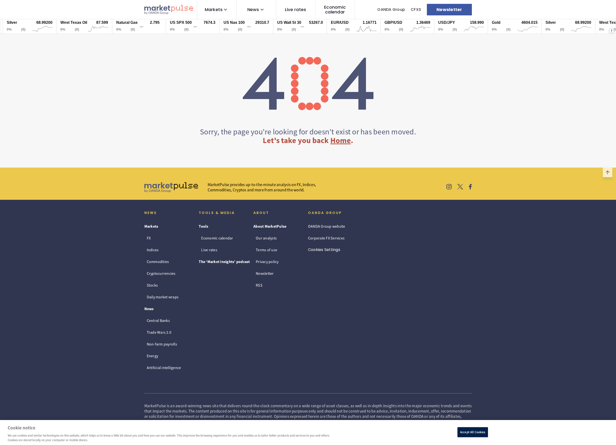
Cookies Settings (324, 249)
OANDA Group (391, 9)
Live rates (295, 9)
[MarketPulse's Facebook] (470, 187)
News (253, 9)
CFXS (416, 9)
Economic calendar (335, 9)
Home (340, 140)
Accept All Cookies (472, 432)
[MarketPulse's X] (460, 187)
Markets (214, 9)
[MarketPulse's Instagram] (449, 187)
